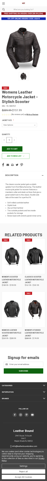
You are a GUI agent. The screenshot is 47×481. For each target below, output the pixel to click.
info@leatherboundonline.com (24, 446)
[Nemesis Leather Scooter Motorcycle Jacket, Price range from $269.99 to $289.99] (12, 309)
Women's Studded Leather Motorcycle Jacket (34, 333)
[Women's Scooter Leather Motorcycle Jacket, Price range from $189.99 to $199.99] (12, 256)
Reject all (23, 471)
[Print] (12, 165)
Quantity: (6, 134)
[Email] (8, 165)
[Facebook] (3, 165)
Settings (23, 466)
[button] (31, 115)
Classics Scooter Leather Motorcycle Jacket (34, 280)
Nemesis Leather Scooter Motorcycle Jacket (11, 333)
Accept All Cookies (23, 477)
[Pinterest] (21, 165)
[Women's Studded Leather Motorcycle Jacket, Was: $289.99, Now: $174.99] (35, 309)
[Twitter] (17, 165)
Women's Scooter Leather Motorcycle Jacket (11, 280)
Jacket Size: (7, 120)
